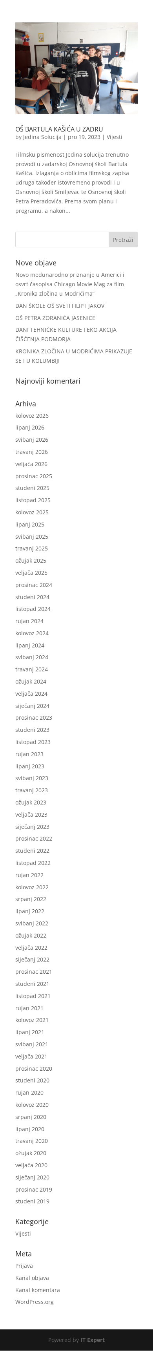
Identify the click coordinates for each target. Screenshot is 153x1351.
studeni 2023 (32, 729)
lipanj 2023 (29, 766)
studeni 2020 (32, 1080)
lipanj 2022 (29, 911)
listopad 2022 (33, 863)
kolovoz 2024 (32, 633)
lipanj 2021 (29, 1032)
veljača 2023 (31, 814)
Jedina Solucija (42, 137)
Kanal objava (32, 1278)
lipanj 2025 (29, 524)
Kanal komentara (37, 1290)
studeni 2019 (32, 1201)
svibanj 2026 (31, 439)
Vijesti (114, 137)
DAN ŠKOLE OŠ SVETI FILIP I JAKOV (59, 305)
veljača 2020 (31, 1165)
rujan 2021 (29, 1008)
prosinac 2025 (33, 476)
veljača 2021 (31, 1056)
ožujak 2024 (30, 681)
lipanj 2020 (29, 1129)
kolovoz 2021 (32, 1020)
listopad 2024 (33, 608)
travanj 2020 (31, 1140)
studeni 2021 (32, 983)
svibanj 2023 (31, 778)
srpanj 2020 (30, 1117)
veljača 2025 (31, 572)
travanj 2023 (31, 790)
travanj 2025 (31, 548)
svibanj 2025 (31, 536)
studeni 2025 (32, 488)
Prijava (24, 1265)
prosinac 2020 (33, 1068)
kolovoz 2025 (32, 512)
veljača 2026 (31, 464)
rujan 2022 (29, 875)
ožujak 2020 (30, 1153)
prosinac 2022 (33, 838)
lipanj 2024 (29, 645)
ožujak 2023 (30, 802)
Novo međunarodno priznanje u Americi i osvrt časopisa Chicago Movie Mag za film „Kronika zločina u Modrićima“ (69, 284)
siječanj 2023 (32, 826)
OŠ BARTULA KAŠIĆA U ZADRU (59, 129)
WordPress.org (34, 1301)
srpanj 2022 (30, 899)
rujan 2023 (29, 754)
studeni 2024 (32, 597)
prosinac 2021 (33, 971)
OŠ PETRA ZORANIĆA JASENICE (55, 318)
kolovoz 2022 (32, 887)
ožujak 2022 (30, 935)
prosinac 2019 (33, 1189)
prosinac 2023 (33, 717)
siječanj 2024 (32, 705)
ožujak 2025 (30, 560)
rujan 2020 (29, 1092)
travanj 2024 (31, 669)
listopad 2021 (33, 996)
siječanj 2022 (32, 959)
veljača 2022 (31, 947)
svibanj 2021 (31, 1044)
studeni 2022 (32, 850)
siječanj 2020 (32, 1177)
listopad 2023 (33, 742)
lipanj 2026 (29, 427)
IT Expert (92, 1340)
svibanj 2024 (31, 657)
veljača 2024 (31, 693)
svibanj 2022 (31, 923)
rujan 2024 (29, 621)
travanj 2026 (31, 451)
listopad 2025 (33, 500)
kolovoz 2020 (32, 1104)
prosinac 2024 (33, 585)
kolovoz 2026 (32, 415)
